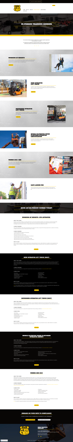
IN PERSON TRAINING (37, 9)
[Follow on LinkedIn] (41, 436)
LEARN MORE (33, 91)
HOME (24, 9)
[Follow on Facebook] (39, 436)
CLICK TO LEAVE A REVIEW (36, 1)
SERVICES (31, 9)
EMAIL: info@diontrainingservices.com (44, 419)
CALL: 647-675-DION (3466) (30, 419)
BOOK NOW (36, 249)
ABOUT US (27, 9)
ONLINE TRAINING (43, 9)
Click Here (54, 5)
